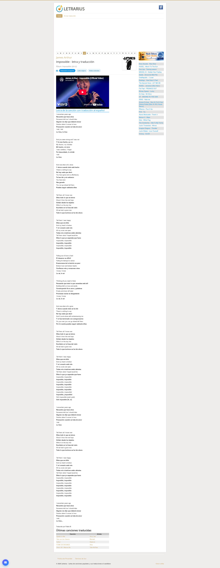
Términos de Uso (80, 558)
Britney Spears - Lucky (146, 91)
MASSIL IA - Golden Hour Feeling (150, 72)
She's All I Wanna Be (63, 547)
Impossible (66, 66)
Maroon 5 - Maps (144, 117)
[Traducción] (5, 550)
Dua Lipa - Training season (148, 69)
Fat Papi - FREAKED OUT (148, 88)
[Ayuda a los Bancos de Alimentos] (151, 56)
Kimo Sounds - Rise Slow (147, 64)
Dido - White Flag (144, 120)
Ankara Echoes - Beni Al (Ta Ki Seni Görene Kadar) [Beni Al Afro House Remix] (151, 104)
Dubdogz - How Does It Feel (148, 80)
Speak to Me (60, 536)
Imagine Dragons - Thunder (148, 128)
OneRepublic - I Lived (146, 77)
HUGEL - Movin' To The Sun (148, 66)
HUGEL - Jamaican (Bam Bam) (149, 86)
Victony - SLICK (144, 134)
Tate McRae (94, 547)
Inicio (59, 16)
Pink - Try (142, 112)
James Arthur (64, 57)
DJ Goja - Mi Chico (145, 94)
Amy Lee (93, 536)
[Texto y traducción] (5, 557)
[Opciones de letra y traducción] (5, 562)
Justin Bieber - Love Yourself (148, 131)
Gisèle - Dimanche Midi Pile (148, 75)
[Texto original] (5, 543)
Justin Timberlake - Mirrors (148, 125)
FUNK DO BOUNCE (63, 545)
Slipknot (92, 542)
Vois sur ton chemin (63, 539)
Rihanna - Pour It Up (146, 109)
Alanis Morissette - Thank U (148, 114)
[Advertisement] (110, 36)
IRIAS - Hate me (144, 99)
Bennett (92, 539)
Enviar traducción (70, 16)
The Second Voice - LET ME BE (150, 83)
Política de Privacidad (65, 558)
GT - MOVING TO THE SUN (148, 97)
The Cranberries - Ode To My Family (151, 123)
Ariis (91, 545)
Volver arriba (160, 564)
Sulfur (58, 542)
